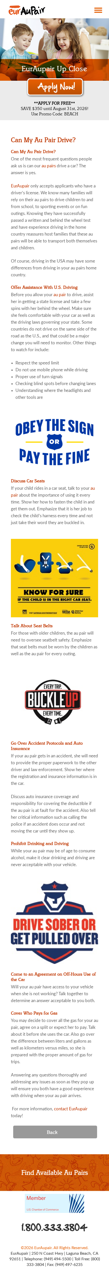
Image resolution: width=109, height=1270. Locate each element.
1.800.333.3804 (55, 1227)
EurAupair (20, 186)
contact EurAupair (70, 1109)
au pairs (49, 166)
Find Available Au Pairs (54, 1173)
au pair (59, 295)
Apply (55, 87)
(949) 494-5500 (57, 1259)
